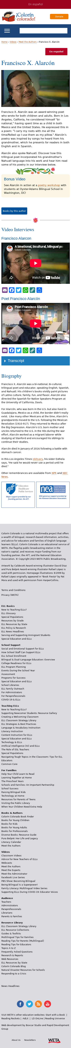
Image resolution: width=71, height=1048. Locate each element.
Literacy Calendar (11, 842)
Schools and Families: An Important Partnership (27, 785)
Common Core (9, 764)
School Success (9, 788)
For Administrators (11, 692)
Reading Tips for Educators (16, 944)
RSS (38, 1004)
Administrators (9, 905)
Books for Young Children (15, 820)
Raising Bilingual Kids (13, 792)
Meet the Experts (10, 870)
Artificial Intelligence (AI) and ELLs (20, 746)
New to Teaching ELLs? (14, 609)
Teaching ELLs (10, 706)
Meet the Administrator (14, 873)
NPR (54, 473)
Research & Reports (12, 955)
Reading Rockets (10, 1018)
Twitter (29, 1004)
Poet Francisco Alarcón (20, 298)
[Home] (18, 16)
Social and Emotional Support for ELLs (22, 648)
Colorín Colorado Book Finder (17, 816)
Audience (7, 898)
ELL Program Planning (13, 667)
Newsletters (30, 1040)
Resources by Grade (12, 620)
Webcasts (6, 863)
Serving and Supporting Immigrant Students (25, 635)
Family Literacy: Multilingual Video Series (24, 888)
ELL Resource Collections (15, 930)
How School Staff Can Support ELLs (20, 652)
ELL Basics (8, 606)
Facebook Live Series (13, 877)
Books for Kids (9, 824)
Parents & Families (11, 916)
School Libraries (10, 685)
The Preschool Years (12, 781)
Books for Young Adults (14, 827)
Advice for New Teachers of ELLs (19, 859)
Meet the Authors (28, 42)
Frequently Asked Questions (17, 951)
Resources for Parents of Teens (18, 799)
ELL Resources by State (14, 624)
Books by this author (14, 211)
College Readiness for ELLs (16, 663)
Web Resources (9, 959)
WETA (54, 1040)
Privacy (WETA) (9, 595)
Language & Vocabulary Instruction (20, 727)
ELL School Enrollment (13, 656)
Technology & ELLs (11, 742)
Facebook (20, 1004)
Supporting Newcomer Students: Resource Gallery (29, 713)
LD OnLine (37, 1018)
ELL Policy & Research (13, 628)
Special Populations (12, 617)
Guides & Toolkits (11, 933)
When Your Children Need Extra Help (21, 806)
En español (35, 4)
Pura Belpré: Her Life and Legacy (19, 838)
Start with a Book (55, 1015)
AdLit (25, 1018)
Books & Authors (12, 813)
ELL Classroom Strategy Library (18, 720)
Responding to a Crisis (13, 973)
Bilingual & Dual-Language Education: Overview (28, 659)
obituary (38, 459)
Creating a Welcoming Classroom (20, 716)
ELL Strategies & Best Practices (18, 724)
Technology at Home (12, 795)
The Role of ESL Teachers (15, 749)
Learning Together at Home (16, 777)
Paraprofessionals (11, 909)
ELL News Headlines (12, 631)
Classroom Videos (11, 855)
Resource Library (12, 922)
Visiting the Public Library (15, 803)
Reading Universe (55, 1018)
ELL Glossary (8, 613)
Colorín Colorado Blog (13, 966)
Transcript (16, 361)
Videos (13, 42)
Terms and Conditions (13, 590)
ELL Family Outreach (12, 688)
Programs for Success (13, 677)
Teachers (6, 902)
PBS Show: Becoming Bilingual (18, 881)
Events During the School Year (18, 670)
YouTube (47, 1004)
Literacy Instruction (12, 731)
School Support (10, 645)
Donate (59, 16)
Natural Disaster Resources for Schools (23, 970)
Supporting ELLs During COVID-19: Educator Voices (29, 892)
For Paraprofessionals (13, 696)
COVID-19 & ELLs (10, 699)
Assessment (8, 674)
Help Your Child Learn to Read (17, 774)
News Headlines (10, 986)
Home (4, 42)
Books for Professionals (14, 831)
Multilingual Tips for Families (17, 937)
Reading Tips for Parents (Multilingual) (22, 941)
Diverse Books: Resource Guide (18, 834)
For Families (9, 770)
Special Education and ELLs (16, 638)
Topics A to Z (8, 948)
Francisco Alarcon (16, 238)
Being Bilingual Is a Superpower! (19, 884)
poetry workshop (49, 185)
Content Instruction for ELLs (16, 735)
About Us (16, 1040)
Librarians (6, 912)
